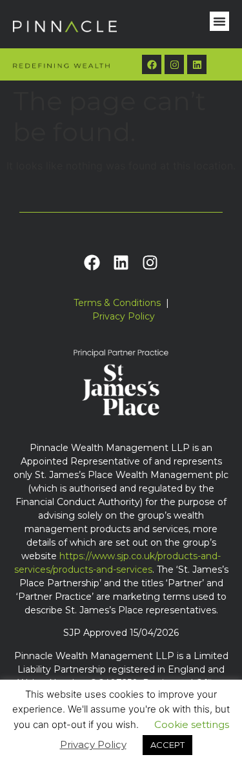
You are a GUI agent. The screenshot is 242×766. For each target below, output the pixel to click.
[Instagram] (174, 64)
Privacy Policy (123, 316)
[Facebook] (151, 64)
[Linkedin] (197, 64)
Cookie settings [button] (191, 724)
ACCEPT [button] (167, 745)
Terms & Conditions (117, 303)
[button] (219, 21)
